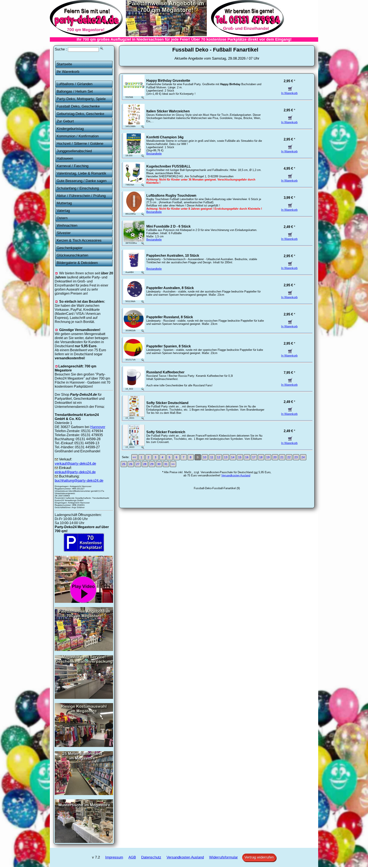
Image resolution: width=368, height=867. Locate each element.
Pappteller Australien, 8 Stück (170, 288)
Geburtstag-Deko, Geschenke (80, 114)
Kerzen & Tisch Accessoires (79, 240)
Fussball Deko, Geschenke (78, 106)
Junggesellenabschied (74, 151)
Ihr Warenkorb (68, 72)
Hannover (97, 427)
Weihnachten (67, 226)
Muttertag (64, 203)
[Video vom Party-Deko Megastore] (84, 601)
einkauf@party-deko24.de (75, 472)
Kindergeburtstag (70, 129)
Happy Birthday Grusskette (168, 80)
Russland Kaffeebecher (165, 372)
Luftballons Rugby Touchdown (171, 195)
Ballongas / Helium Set (75, 91)
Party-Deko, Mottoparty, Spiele (81, 99)
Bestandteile (154, 153)
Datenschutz (151, 857)
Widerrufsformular (223, 857)
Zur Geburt (65, 121)
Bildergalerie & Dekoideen (77, 263)
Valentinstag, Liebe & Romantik (81, 173)
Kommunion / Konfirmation (78, 136)
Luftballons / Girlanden (74, 84)
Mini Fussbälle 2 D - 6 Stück (168, 226)
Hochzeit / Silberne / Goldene (80, 144)
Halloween (65, 158)
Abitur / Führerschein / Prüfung (81, 196)
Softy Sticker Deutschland (167, 403)
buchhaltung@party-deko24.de (79, 481)
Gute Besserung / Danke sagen (81, 181)
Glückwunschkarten (72, 255)
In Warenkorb (289, 93)
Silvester (64, 233)
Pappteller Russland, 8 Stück (169, 317)
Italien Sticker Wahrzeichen (168, 111)
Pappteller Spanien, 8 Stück (168, 346)
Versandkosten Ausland (235, 475)
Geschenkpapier (70, 248)
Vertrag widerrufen (259, 857)
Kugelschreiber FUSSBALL (168, 166)
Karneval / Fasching (72, 166)
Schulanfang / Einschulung (78, 188)
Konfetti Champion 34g (165, 137)
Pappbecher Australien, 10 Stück (172, 255)
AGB (132, 857)
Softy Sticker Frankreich (165, 432)
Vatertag (63, 211)
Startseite (64, 64)
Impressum (114, 857)
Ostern (62, 218)
